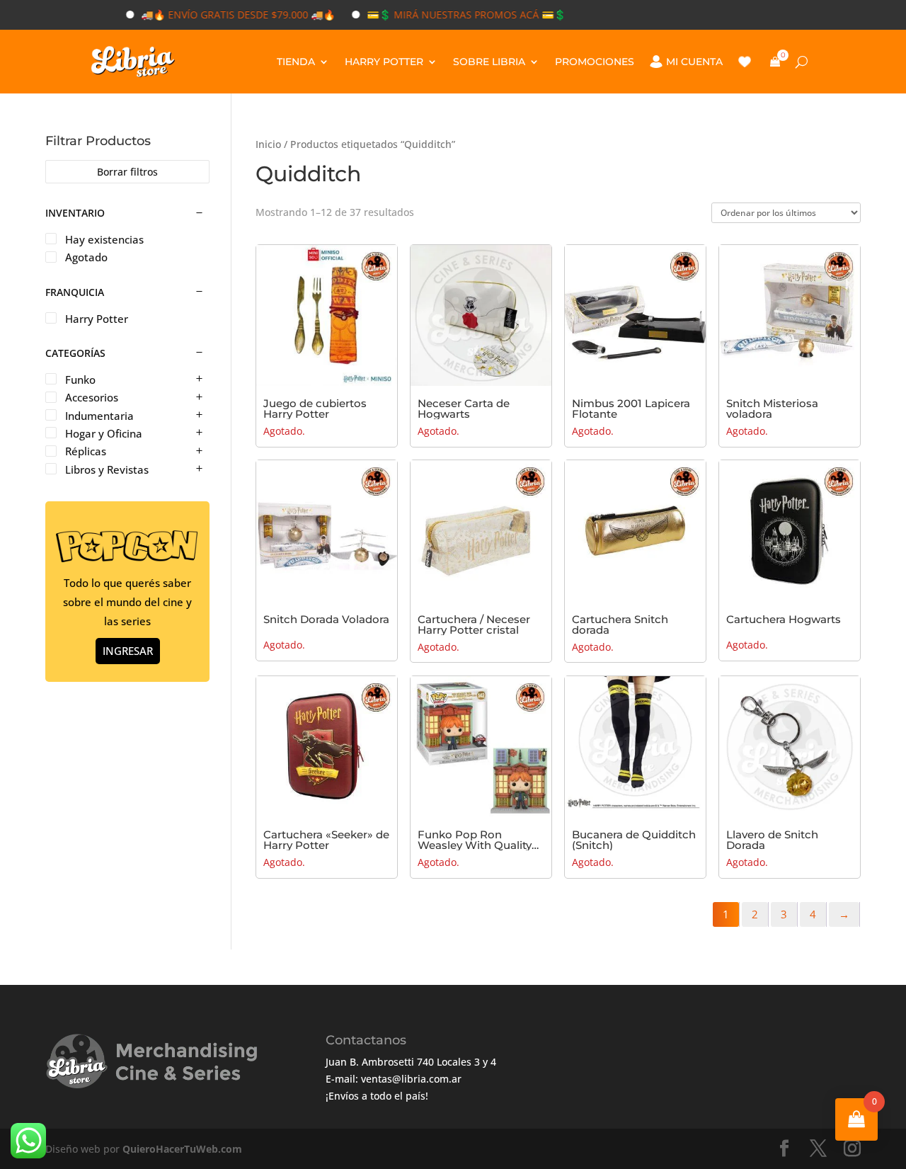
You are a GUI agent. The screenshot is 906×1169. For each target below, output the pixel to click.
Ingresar (128, 651)
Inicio (268, 144)
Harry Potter (384, 61)
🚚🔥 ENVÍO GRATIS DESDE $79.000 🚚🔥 (217, 14)
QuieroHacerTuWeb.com (182, 1149)
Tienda (296, 61)
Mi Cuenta (694, 61)
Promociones (594, 61)
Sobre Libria (489, 61)
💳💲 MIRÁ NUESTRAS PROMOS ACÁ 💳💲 (445, 14)
